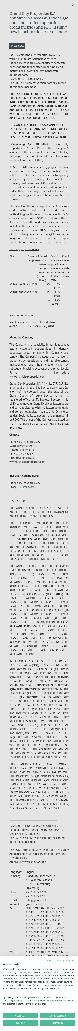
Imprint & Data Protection (60, 960)
